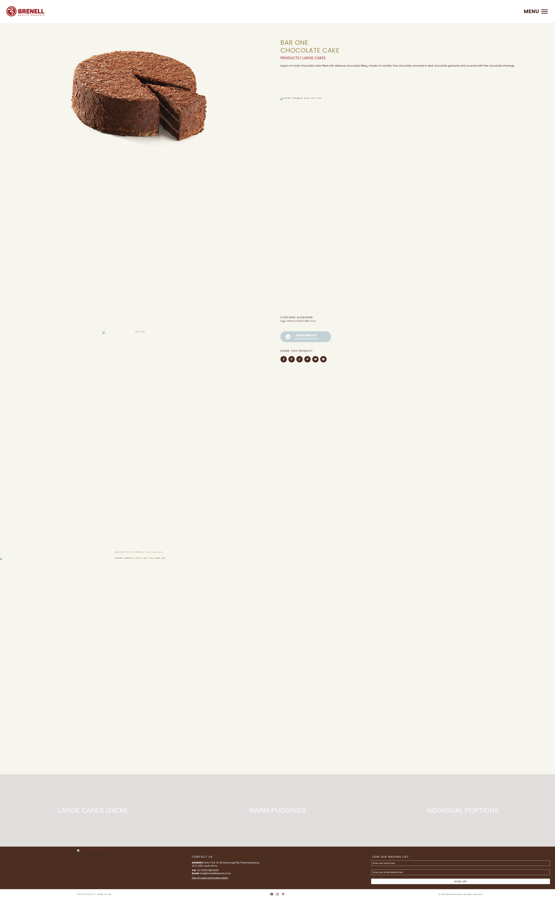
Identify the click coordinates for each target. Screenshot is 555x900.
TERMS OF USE (104, 894)
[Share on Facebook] (283, 359)
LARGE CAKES (314, 58)
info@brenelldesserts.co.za (215, 873)
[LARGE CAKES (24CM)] (92, 810)
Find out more (154, 552)
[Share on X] (307, 359)
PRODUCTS (289, 58)
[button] (535, 11)
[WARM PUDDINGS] (277, 810)
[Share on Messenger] (323, 359)
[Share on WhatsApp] (299, 359)
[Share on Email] (315, 359)
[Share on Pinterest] (291, 359)
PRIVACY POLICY (85, 894)
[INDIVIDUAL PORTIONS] (462, 810)
